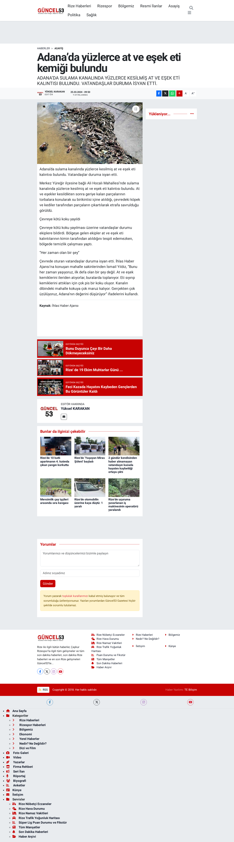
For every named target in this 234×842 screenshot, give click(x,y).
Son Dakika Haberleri (109, 663)
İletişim (140, 646)
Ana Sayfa (19, 711)
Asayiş (174, 6)
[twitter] (96, 702)
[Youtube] (60, 671)
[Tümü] (192, 114)
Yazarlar (18, 762)
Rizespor (104, 6)
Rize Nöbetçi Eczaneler (111, 634)
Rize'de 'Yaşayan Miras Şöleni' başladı (89, 459)
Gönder (48, 583)
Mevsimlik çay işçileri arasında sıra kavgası (54, 501)
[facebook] (50, 702)
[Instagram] (54, 671)
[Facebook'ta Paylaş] (158, 93)
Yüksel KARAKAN (75, 408)
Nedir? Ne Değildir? (147, 638)
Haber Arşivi (104, 667)
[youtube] (190, 702)
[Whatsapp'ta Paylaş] (172, 93)
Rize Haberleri (79, 6)
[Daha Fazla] (179, 93)
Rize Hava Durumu (108, 638)
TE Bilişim (190, 689)
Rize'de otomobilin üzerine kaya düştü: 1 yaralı (88, 503)
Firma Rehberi (22, 767)
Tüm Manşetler (106, 659)
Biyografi (19, 781)
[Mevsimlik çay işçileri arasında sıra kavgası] (55, 487)
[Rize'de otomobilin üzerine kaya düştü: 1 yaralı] (89, 487)
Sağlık (91, 15)
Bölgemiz (126, 6)
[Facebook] (40, 671)
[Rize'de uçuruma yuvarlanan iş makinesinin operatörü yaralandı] (123, 487)
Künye (172, 646)
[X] (47, 671)
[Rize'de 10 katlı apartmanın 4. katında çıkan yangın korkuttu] (55, 446)
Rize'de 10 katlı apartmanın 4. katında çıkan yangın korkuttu (54, 461)
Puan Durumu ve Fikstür (111, 655)
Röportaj (18, 776)
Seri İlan (18, 771)
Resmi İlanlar (151, 6)
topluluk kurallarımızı (75, 596)
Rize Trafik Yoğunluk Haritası (39, 818)
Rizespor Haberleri (32, 725)
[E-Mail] (64, 417)
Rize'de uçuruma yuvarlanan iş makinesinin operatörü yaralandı (123, 505)
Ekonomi (25, 734)
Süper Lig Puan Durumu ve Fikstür (43, 822)
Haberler (43, 48)
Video (16, 757)
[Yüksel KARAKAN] (49, 411)
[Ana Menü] (189, 12)
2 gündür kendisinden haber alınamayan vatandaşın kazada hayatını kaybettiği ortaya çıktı (122, 465)
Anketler (18, 785)
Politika (74, 15)
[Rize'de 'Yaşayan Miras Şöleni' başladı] (89, 446)
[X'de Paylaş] (165, 93)
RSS (45, 689)
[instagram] (143, 702)
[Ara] (191, 8)
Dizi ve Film (27, 748)
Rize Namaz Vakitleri (109, 643)
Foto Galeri (20, 753)
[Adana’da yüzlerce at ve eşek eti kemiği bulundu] (90, 133)
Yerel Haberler (29, 739)
